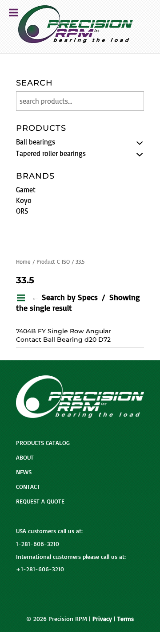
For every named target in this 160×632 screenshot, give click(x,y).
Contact (28, 486)
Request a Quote (40, 501)
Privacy (102, 618)
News (24, 472)
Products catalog (43, 442)
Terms (125, 618)
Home (23, 261)
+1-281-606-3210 (40, 569)
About (25, 457)
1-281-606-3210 (37, 543)
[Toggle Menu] (13, 12)
